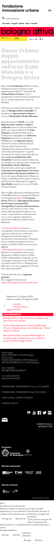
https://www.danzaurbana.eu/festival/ (19, 282)
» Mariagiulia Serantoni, (12, 249)
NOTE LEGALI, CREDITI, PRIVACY (17, 398)
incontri (17, 304)
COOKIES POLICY (10, 403)
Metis (19, 198)
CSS (47, 498)
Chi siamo (6, 23)
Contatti (34, 23)
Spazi (27, 23)
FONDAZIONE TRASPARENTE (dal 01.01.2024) (24, 392)
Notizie (21, 23)
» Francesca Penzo (10, 228)
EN (49, 10)
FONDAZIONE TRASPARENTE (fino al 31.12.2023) (25, 386)
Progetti (14, 23)
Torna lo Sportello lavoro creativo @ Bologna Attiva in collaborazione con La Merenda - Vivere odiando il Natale (26, 328)
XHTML (39, 498)
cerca (3, 18)
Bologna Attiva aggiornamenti (17, 308)
